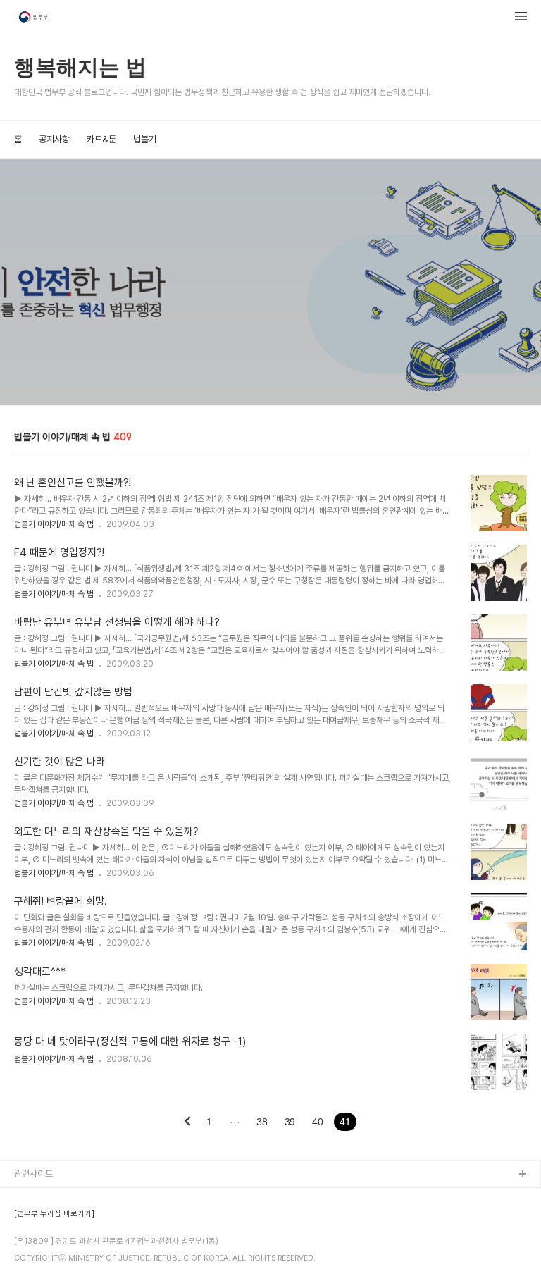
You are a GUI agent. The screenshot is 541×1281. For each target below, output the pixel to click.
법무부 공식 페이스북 (52, 1220)
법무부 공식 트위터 (48, 1242)
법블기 (144, 139)
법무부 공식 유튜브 (48, 1197)
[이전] (187, 1122)
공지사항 (54, 139)
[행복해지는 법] (34, 18)
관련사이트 (33, 1173)
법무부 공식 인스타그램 (56, 1265)
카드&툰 (101, 139)
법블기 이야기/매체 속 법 (54, 524)
